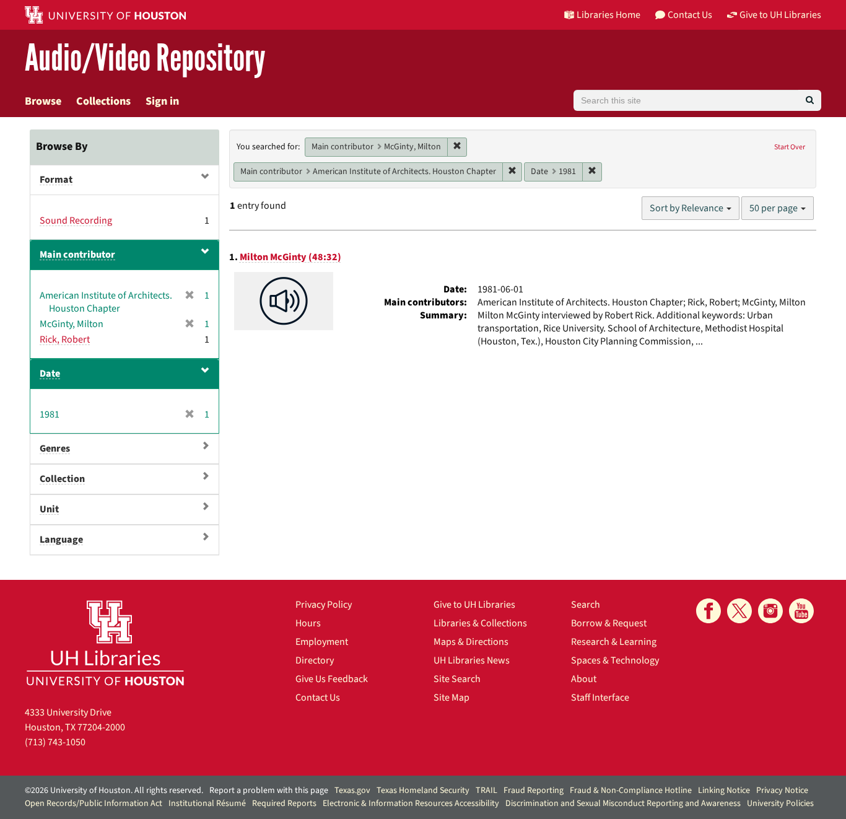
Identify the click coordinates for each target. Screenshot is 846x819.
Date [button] (50, 373)
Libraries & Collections (480, 623)
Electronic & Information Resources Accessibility (411, 803)
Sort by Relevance (687, 208)
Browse (43, 101)
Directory (314, 660)
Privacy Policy (323, 604)
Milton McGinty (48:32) (290, 257)
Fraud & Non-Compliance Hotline (631, 790)
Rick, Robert (65, 339)
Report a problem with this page (268, 790)
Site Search (457, 679)
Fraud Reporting (534, 790)
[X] (739, 610)
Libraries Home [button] (608, 15)
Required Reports (284, 803)
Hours (308, 623)
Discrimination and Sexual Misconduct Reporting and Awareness (623, 803)
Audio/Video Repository (145, 58)
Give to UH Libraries (474, 604)
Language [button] (61, 539)
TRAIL (486, 790)
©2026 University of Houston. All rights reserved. (114, 790)
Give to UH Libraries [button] (780, 15)
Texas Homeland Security (423, 790)
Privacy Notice (782, 790)
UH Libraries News (472, 660)
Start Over (789, 147)
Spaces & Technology (615, 660)
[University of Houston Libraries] (105, 642)
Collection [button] (62, 479)
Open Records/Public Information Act (93, 803)
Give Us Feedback (331, 679)
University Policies (780, 803)
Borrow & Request (609, 623)
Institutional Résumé (207, 803)
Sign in (162, 101)
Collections (103, 101)
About (583, 679)
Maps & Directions (471, 642)
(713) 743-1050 (55, 742)
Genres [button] (55, 448)
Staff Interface (600, 697)
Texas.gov (352, 790)
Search (585, 604)
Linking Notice (724, 790)
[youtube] (801, 610)
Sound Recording (76, 220)
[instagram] (770, 610)
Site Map (451, 697)
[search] (809, 100)
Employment (321, 642)
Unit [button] (49, 509)
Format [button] (56, 179)
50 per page (774, 208)
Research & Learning (613, 642)
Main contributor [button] (77, 254)
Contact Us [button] (690, 15)
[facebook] (708, 610)
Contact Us (317, 697)
